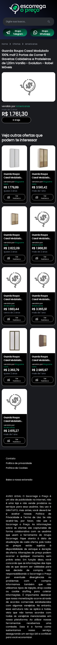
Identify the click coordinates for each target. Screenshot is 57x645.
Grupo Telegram (18, 32)
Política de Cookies (17, 468)
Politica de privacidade (19, 463)
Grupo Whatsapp (45, 32)
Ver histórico (17, 197)
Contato (10, 458)
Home (5, 43)
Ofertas (16, 43)
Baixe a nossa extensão (19, 479)
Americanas (31, 43)
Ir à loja (16, 120)
